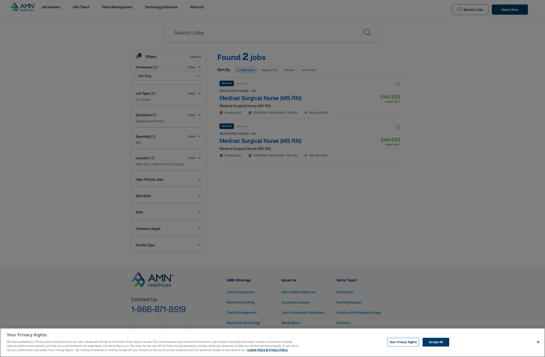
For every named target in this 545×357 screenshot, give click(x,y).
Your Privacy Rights (403, 342)
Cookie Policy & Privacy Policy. (267, 350)
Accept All (436, 342)
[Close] (538, 342)
